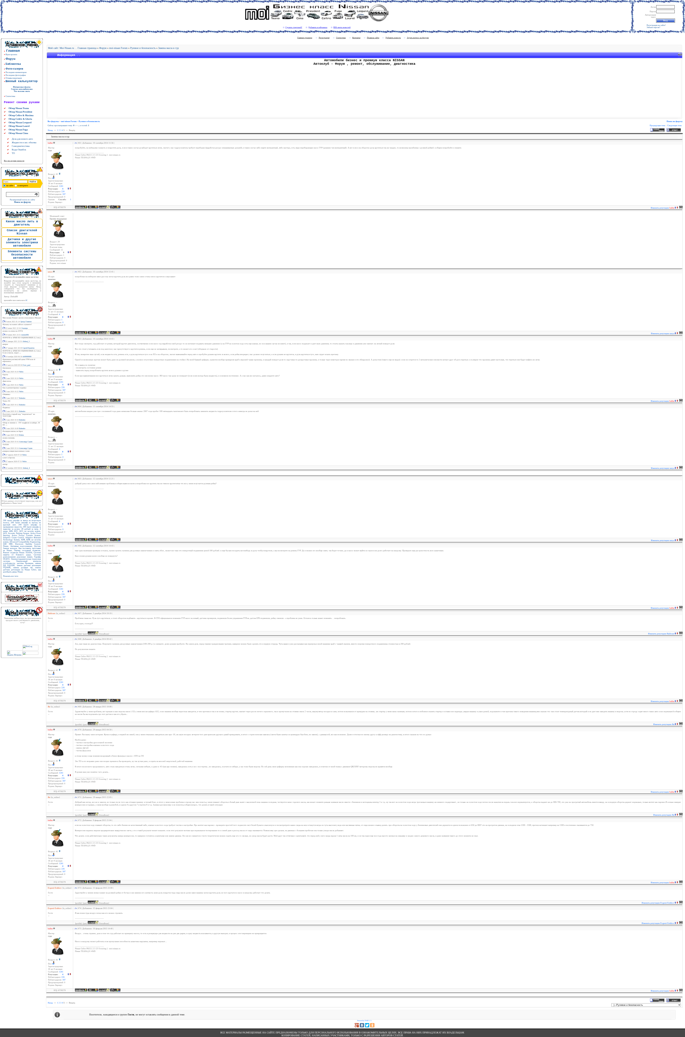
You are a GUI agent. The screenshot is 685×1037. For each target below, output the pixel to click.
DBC (11, 544)
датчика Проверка (25, 563)
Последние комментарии (16, 72)
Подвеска (6, 408)
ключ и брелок (8, 458)
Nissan (5, 546)
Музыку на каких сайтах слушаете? (17, 324)
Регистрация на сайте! (656, 25)
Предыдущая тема (657, 125)
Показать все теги (10, 576)
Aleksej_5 (26, 341)
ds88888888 (27, 357)
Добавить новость (393, 38)
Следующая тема (674, 125)
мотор (4, 464)
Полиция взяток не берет (12, 431)
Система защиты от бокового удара (22, 553)
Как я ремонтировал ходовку (14, 388)
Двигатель (6, 381)
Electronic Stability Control (27, 544)
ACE (5, 533)
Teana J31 (6, 401)
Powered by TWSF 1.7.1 (364, 1020)
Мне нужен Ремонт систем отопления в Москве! (21, 318)
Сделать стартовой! (293, 27)
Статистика (10, 96)
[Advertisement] (364, 92)
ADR (23, 540)
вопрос (5, 344)
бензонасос (6, 368)
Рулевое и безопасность (143, 48)
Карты (5, 375)
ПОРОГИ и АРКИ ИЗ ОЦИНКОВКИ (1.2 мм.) (21, 338)
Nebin (21, 372)
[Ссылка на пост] (75, 143)
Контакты (356, 38)
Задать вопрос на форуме (418, 38)
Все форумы (53, 121)
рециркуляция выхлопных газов (15, 451)
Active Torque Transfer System (26, 535)
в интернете (23, 185)
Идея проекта (11, 54)
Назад (50, 130)
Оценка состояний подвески (27, 550)
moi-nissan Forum (118, 48)
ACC (16, 531)
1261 (61, 186)
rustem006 (25, 335)
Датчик (37, 546)
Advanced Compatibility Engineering (24, 542)
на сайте (9, 185)
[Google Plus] (357, 1025)
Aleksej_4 (26, 468)
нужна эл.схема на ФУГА (12, 331)
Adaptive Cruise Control (13, 537)
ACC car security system (29, 531)
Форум (102, 48)
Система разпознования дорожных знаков (22, 556)
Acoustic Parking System (18, 533)
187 (64, 194)
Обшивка (6, 394)
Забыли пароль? (653, 27)
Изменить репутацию (662, 208)
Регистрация (324, 38)
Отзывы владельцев (14, 78)
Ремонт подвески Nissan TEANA (17, 552)
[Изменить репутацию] (69, 189)
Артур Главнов (26, 322)
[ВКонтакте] (362, 1025)
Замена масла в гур (168, 48)
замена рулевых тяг (23, 567)
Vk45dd (5, 444)
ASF (4, 544)
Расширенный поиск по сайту (22, 200)
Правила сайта (373, 38)
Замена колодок (10, 548)
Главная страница (304, 38)
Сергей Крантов (28, 348)
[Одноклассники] (372, 1025)
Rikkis (21, 435)
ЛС (26, 300)
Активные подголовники (21, 546)
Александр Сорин (25, 442)
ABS (11, 531)
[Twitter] (367, 1025)
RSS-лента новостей (342, 27)
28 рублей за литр (29, 529)
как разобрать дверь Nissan (22, 571)
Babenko (22, 398)
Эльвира (24, 328)
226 (63, 191)
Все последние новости (14, 161)
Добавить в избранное (317, 27)
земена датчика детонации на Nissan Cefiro (22, 568)
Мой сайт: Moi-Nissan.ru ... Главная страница (72, 48)
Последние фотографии (16, 75)
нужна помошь (8, 438)
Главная (13, 51)
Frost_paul (26, 365)
